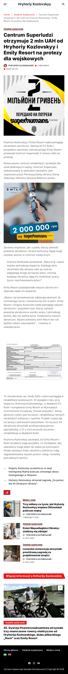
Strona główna (11, 650)
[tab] (7, 492)
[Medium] (38, 663)
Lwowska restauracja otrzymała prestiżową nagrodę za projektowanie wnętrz (42, 552)
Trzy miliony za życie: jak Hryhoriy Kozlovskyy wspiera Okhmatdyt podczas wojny (43, 507)
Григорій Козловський (21, 65)
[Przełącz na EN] (9, 654)
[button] (60, 587)
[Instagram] (34, 663)
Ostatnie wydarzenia (13, 29)
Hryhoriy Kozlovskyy (34, 4)
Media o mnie (29, 500)
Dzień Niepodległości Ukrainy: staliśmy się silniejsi (41, 530)
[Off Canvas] (5, 4)
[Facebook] (29, 663)
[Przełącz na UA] (5, 654)
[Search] (63, 4)
